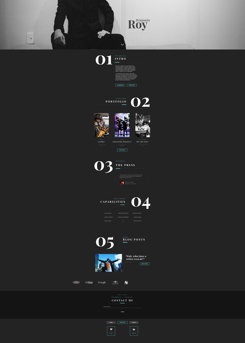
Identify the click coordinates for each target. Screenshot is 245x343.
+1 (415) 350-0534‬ (129, 297)
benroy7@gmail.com (116, 297)
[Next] (147, 180)
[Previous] (7, 282)
